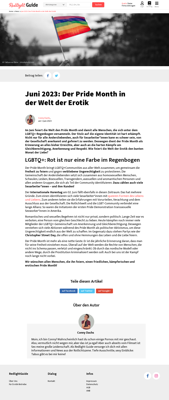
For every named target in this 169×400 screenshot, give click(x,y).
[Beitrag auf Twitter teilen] (56, 75)
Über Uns (13, 381)
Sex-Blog (149, 6)
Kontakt (51, 381)
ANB (88, 391)
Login (142, 6)
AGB (88, 387)
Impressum (91, 381)
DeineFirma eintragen (128, 4)
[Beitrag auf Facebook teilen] (47, 75)
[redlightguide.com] (25, 5)
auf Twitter (87, 291)
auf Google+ (104, 291)
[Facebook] (147, 376)
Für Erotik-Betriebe (17, 384)
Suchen (98, 5)
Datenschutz (92, 384)
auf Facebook (68, 291)
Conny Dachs (44, 118)
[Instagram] (156, 376)
